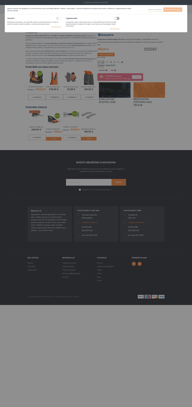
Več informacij (56, 27)
